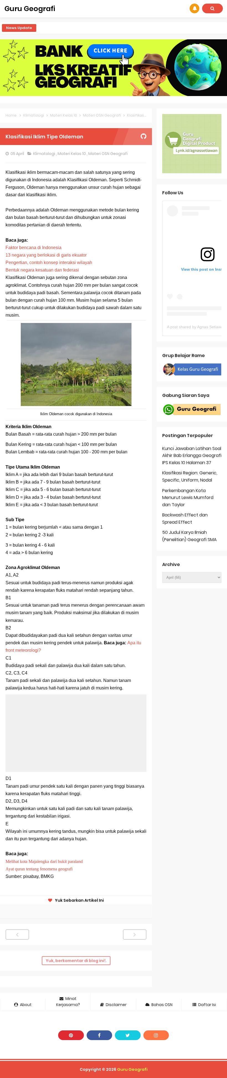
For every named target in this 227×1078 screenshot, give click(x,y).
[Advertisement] (76, 733)
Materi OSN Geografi (108, 153)
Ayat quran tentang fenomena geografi (40, 869)
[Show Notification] (194, 8)
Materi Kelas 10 (72, 153)
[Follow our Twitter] (128, 1035)
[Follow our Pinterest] (71, 1035)
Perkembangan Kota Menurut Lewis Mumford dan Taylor (187, 497)
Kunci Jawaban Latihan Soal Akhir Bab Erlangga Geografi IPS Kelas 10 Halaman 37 (191, 455)
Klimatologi (44, 153)
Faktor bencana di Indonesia (33, 247)
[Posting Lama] (134, 934)
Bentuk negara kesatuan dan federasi (43, 270)
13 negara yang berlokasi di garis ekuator (46, 255)
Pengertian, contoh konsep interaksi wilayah (49, 262)
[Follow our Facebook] (99, 1035)
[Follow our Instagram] (156, 1035)
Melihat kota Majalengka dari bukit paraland (44, 861)
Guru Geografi (132, 1069)
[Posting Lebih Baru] (17, 934)
